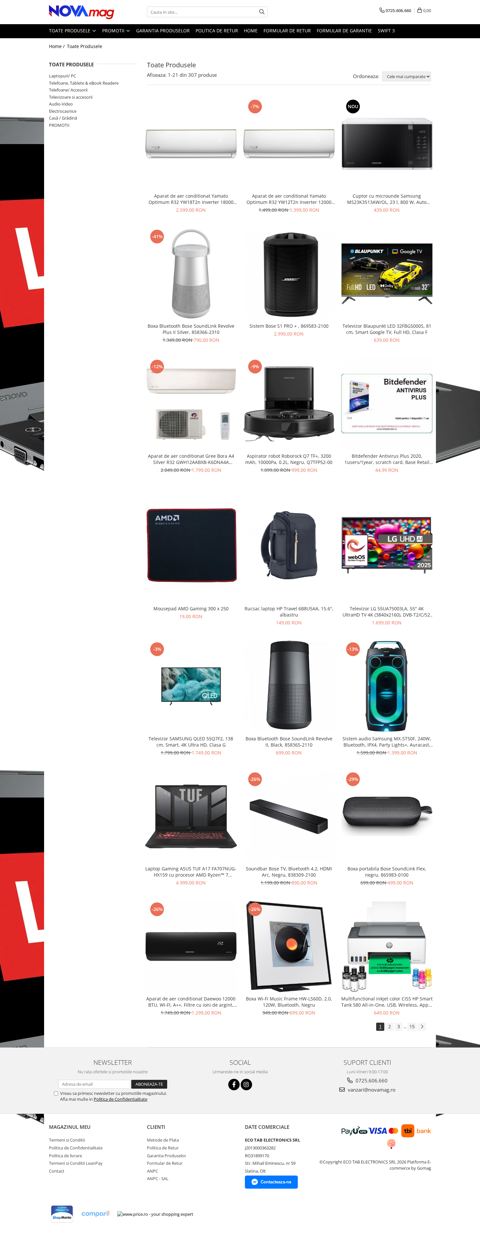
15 (412, 1026)
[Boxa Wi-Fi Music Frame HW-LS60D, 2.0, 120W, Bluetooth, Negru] (289, 946)
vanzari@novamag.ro (370, 1089)
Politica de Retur (217, 30)
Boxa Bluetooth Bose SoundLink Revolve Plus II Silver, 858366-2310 (191, 329)
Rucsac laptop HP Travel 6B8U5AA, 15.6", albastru (289, 611)
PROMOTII (114, 30)
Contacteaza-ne (276, 1181)
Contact (56, 1171)
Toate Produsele (70, 30)
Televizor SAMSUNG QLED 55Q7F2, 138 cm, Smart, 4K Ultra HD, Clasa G (191, 741)
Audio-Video (61, 104)
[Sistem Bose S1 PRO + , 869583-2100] (289, 274)
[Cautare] (262, 12)
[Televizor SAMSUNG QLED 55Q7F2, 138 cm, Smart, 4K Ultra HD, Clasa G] (191, 686)
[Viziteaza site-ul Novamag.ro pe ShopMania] (62, 1214)
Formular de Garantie (344, 30)
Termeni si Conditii (67, 1140)
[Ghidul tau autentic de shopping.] (95, 1214)
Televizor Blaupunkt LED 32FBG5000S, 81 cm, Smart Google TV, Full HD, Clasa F (387, 329)
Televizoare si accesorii (70, 97)
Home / (57, 46)
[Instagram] (246, 1084)
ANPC (152, 1171)
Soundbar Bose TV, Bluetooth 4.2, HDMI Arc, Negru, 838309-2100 (289, 871)
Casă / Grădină (63, 118)
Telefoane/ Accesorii (68, 90)
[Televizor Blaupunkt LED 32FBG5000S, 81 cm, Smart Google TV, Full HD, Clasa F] (387, 274)
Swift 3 (386, 30)
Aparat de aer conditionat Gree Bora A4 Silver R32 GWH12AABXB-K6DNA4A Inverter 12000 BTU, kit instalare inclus (191, 459)
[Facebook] (234, 1084)
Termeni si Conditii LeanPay (76, 1163)
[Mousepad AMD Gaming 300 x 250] (191, 545)
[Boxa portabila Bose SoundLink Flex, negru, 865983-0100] (387, 816)
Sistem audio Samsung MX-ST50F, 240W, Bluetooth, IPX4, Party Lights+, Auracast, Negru (387, 741)
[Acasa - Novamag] (81, 12)
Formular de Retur (287, 30)
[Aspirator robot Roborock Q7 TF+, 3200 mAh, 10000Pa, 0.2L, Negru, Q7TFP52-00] (289, 404)
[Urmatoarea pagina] (422, 1027)
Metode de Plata (163, 1140)
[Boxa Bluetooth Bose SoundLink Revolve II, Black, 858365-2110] (289, 686)
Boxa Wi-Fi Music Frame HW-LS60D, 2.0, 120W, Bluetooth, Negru (289, 1002)
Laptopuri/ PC (62, 76)
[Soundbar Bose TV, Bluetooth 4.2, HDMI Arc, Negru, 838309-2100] (289, 816)
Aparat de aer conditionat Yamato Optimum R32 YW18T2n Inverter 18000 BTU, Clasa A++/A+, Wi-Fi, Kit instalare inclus (191, 199)
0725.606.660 (371, 1080)
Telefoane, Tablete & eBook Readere (84, 83)
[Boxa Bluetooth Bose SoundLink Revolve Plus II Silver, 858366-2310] (191, 274)
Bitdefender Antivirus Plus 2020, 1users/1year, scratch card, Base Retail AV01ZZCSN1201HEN (386, 459)
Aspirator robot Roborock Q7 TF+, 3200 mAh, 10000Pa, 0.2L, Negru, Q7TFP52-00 (288, 459)
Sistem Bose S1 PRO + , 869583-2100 (288, 326)
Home (251, 30)
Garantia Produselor (163, 30)
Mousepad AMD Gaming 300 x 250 (191, 608)
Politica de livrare (65, 1156)
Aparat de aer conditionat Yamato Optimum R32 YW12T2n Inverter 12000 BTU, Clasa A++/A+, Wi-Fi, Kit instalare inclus (289, 199)
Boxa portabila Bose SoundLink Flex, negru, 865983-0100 (386, 871)
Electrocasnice (62, 111)
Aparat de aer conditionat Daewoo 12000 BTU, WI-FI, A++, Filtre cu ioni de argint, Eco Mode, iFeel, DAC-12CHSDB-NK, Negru (190, 1002)
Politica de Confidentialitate (120, 1099)
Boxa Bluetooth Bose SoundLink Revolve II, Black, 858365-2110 (289, 741)
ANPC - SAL (157, 1178)
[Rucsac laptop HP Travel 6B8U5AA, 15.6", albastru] (289, 545)
